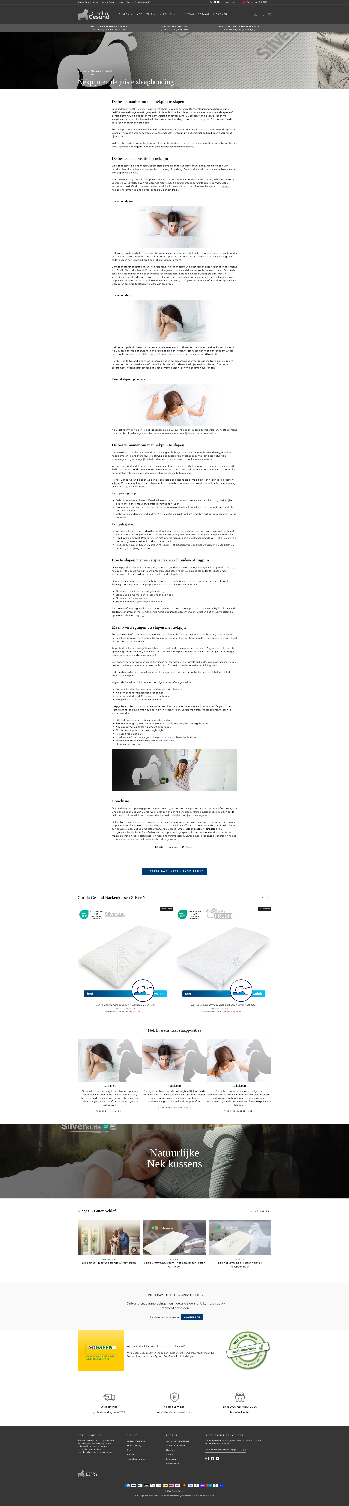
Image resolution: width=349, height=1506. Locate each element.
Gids (129, 1450)
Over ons (170, 1450)
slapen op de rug (126, 253)
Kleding (166, 14)
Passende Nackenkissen (239, 1111)
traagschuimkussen (188, 277)
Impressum (171, 1459)
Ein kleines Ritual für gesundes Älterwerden (109, 1262)
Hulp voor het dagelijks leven (203, 14)
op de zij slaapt (126, 524)
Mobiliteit (145, 14)
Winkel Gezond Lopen (112, 2)
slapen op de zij (125, 347)
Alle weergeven (258, 1211)
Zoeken (130, 1454)
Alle (265, 897)
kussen (129, 256)
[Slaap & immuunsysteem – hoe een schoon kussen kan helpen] (174, 1237)
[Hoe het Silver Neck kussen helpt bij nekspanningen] (240, 1237)
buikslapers (204, 273)
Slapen (124, 14)
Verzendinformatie (136, 1441)
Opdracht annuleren (175, 1445)
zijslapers (184, 273)
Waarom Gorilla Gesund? (138, 2)
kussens (225, 186)
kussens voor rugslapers (163, 273)
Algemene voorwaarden (177, 1441)
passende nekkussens (110, 1111)
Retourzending (134, 1445)
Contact (170, 1454)
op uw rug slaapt (127, 493)
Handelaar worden (136, 1459)
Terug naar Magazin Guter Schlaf (176, 871)
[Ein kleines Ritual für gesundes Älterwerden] (109, 1237)
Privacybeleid (172, 1463)
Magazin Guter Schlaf (101, 71)
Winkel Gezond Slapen (88, 2)
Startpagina (83, 71)
